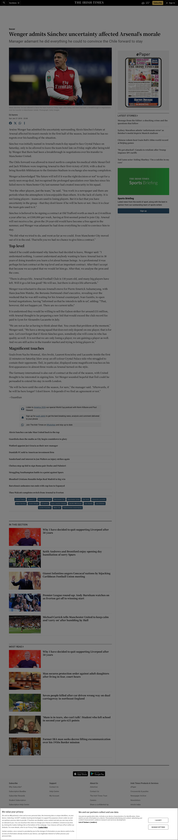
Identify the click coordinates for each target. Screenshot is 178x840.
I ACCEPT (158, 820)
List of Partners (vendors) (88, 822)
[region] (89, 824)
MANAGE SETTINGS (158, 827)
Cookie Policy (43, 827)
